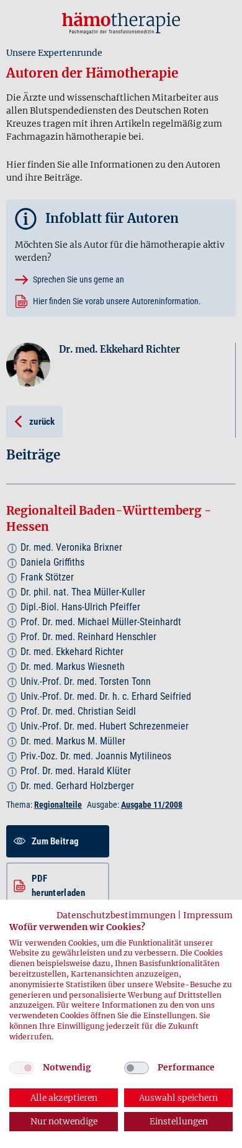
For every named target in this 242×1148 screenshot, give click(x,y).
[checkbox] (21, 1068)
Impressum (208, 915)
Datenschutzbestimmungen (116, 915)
